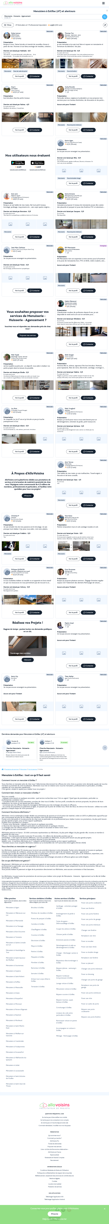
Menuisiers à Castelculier (15, 1041)
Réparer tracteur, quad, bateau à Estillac (64, 1001)
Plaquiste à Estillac (37, 957)
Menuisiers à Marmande (14, 921)
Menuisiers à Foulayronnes (15, 1047)
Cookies (54, 1181)
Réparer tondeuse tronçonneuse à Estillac (64, 977)
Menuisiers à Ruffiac (13, 982)
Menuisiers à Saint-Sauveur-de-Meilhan (16, 959)
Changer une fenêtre (88, 930)
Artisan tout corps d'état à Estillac (40, 980)
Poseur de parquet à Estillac (41, 918)
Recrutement (54, 1160)
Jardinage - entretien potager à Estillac (66, 907)
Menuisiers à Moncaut (14, 1004)
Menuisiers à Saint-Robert (15, 976)
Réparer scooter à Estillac (65, 994)
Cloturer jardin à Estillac (64, 934)
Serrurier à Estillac (37, 973)
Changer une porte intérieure (91, 969)
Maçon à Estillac (37, 946)
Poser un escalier (87, 941)
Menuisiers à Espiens (13, 971)
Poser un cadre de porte (90, 1004)
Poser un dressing (87, 974)
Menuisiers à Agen (12, 907)
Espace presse (54, 1155)
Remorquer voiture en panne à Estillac (66, 1022)
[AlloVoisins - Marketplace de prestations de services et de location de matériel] (12, 4)
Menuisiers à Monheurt (14, 1020)
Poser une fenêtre (87, 908)
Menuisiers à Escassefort (15, 1052)
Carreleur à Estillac (37, 924)
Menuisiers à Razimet (13, 1015)
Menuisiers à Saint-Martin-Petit (15, 1027)
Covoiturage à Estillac (64, 1007)
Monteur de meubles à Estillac (42, 913)
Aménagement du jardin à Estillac (65, 915)
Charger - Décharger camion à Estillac (67, 954)
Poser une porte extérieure (91, 993)
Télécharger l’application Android (54, 1199)
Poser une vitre (86, 998)
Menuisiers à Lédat (12, 1065)
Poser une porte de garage (91, 919)
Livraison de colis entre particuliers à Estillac (64, 1014)
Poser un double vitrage (89, 952)
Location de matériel (54, 1184)
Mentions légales (54, 1178)
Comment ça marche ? (54, 1138)
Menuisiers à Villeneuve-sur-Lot (16, 914)
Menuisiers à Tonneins (14, 937)
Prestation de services (55, 1187)
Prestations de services (12, 769)
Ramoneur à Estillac (38, 968)
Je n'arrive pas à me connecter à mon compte (54, 1120)
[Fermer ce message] (104, 1209)
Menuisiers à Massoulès (14, 987)
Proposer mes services (54, 1146)
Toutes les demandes (54, 1144)
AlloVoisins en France (54, 1152)
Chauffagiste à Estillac (39, 929)
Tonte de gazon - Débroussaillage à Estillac (65, 922)
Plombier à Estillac (37, 962)
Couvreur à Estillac (37, 935)
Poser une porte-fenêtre (90, 914)
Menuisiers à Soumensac (15, 965)
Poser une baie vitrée (89, 947)
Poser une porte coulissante (91, 903)
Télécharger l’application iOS (54, 1197)
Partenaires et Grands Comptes (54, 1157)
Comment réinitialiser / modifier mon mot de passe (54, 1125)
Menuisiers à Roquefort (14, 998)
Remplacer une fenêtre (89, 958)
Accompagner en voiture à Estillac (65, 1029)
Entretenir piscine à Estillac (65, 940)
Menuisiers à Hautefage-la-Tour (15, 951)
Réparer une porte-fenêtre (91, 1017)
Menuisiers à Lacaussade (15, 1071)
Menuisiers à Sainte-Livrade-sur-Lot (16, 944)
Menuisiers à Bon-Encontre (15, 932)
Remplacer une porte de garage (90, 986)
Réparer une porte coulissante (88, 1010)
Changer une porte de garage (92, 980)
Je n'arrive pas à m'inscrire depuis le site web (54, 1123)
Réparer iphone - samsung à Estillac (66, 969)
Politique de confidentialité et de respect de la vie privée (54, 1173)
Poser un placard (87, 963)
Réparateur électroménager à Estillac (67, 961)
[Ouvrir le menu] (103, 3)
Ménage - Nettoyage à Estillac (67, 1036)
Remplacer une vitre (88, 936)
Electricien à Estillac (38, 940)
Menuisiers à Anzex (13, 993)
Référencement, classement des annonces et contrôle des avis (54, 1176)
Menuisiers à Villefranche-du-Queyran (16, 1058)
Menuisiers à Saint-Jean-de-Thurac (16, 1085)
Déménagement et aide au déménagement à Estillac (66, 946)
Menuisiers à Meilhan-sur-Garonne (15, 1034)
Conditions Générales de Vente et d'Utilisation (54, 1170)
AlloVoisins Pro (54, 1141)
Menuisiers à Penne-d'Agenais (16, 1009)
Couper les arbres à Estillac (66, 929)
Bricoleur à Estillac (37, 907)
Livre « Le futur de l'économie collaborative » (54, 1149)
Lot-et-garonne (32, 769)
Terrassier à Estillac (38, 986)
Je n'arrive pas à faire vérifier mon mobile (54, 1117)
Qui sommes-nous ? (54, 1135)
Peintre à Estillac (37, 951)
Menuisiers (23, 769)
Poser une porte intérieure (90, 925)
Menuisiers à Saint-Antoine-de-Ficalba (16, 1077)
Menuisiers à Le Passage (14, 926)
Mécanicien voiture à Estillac (66, 989)
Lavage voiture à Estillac (64, 983)
